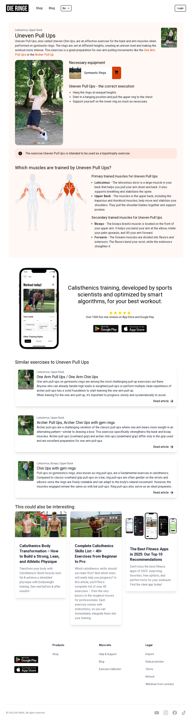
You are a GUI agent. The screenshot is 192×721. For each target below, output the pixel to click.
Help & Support (108, 654)
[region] (39, 102)
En (64, 8)
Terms (149, 669)
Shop (39, 8)
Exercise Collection (110, 669)
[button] (19, 102)
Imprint (150, 654)
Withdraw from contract (160, 684)
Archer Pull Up (44, 54)
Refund (150, 676)
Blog (52, 8)
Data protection (155, 661)
